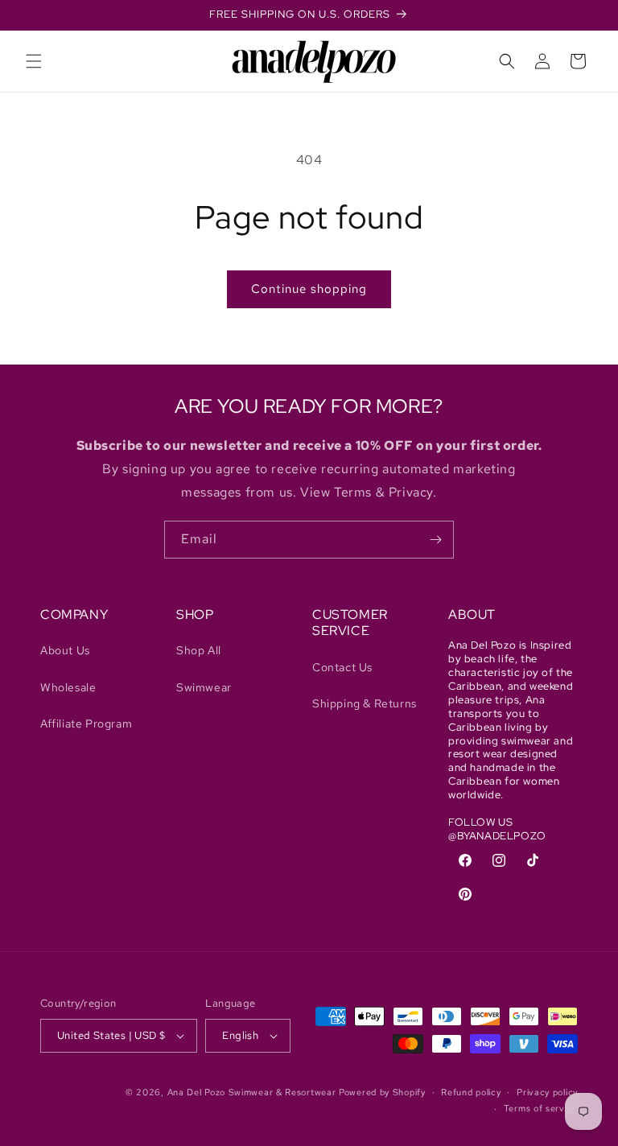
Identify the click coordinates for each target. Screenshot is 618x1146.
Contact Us (342, 667)
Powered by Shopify (382, 1092)
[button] (34, 61)
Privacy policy (547, 1092)
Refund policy (471, 1092)
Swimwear (204, 687)
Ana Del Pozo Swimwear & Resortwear (251, 1092)
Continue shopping (309, 289)
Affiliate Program (86, 723)
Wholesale (68, 687)
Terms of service (541, 1108)
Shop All (198, 650)
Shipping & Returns (364, 703)
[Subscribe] (435, 540)
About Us (65, 650)
